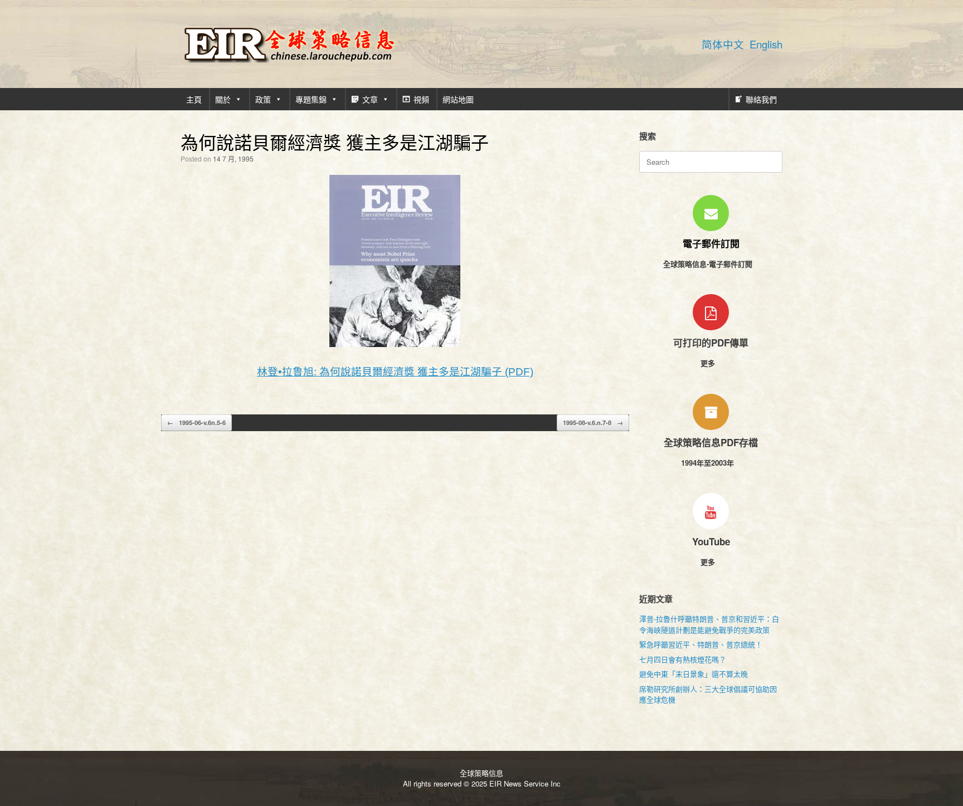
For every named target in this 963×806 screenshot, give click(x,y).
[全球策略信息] (289, 44)
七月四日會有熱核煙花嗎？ (682, 659)
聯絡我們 (761, 99)
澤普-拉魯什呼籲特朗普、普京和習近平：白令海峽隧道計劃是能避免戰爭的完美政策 (709, 624)
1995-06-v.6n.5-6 (196, 422)
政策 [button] (263, 99)
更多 (709, 363)
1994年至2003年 (708, 462)
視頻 (421, 99)
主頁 (194, 99)
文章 (370, 99)
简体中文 (723, 44)
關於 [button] (223, 99)
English (766, 44)
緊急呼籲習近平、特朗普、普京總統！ (700, 644)
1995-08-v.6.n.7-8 (593, 422)
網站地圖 (458, 99)
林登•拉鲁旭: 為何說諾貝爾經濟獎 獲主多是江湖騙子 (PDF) (395, 372)
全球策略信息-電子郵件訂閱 (709, 263)
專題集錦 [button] (311, 99)
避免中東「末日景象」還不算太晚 (693, 673)
